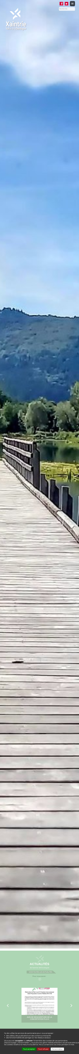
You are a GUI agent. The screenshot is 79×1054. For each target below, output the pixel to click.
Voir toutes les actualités (40, 972)
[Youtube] (67, 3)
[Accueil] (16, 19)
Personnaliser (57, 1049)
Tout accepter (29, 1049)
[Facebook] (62, 3)
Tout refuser (43, 1049)
